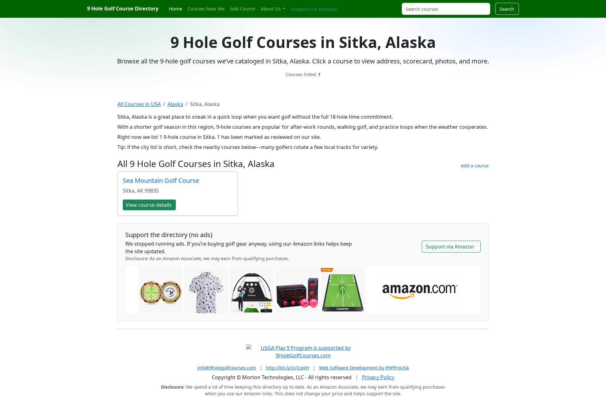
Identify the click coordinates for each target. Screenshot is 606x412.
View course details (149, 204)
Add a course (475, 166)
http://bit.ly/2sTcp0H (287, 368)
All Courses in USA (139, 104)
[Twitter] (344, 5)
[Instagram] (349, 5)
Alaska (175, 104)
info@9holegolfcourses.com (226, 368)
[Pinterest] (355, 5)
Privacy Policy (378, 377)
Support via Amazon (314, 9)
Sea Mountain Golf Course (161, 180)
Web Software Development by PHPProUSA (364, 368)
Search (507, 9)
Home (175, 8)
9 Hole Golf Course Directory (122, 8)
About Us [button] (271, 8)
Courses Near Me (205, 8)
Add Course (242, 8)
